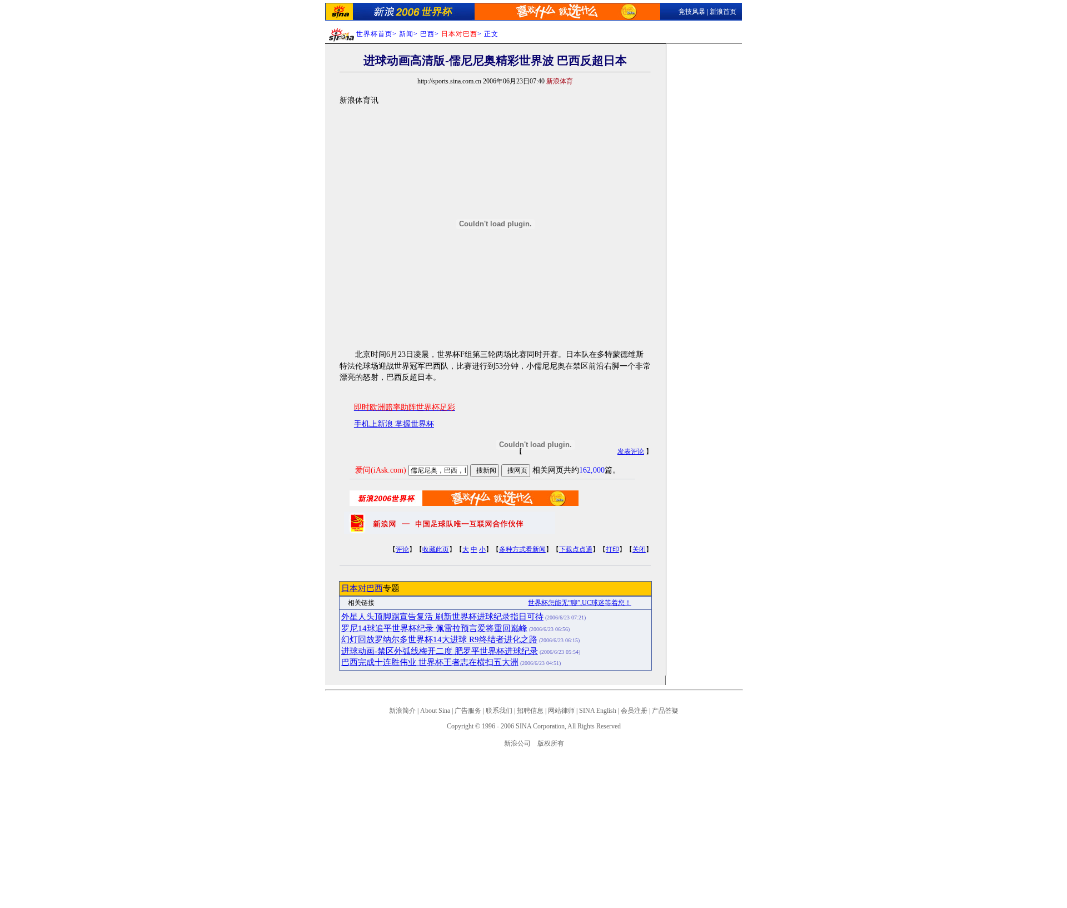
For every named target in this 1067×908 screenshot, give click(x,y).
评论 (402, 549)
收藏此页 (435, 549)
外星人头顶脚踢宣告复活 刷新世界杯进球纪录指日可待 (442, 616)
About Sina (435, 711)
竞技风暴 (692, 12)
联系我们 (499, 711)
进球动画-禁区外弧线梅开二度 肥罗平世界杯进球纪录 (439, 651)
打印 (612, 549)
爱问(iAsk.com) (380, 470)
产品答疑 (665, 711)
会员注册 (634, 711)
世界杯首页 (374, 34)
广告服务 (468, 711)
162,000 (592, 470)
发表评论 (630, 451)
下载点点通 (575, 549)
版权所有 (550, 743)
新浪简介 (402, 711)
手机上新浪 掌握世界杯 (394, 424)
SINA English (597, 711)
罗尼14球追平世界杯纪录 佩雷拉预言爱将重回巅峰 (434, 628)
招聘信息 (530, 711)
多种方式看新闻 (522, 549)
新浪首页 (723, 12)
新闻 (406, 34)
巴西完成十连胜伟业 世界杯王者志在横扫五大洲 (429, 662)
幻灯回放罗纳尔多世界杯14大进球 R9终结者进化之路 (439, 639)
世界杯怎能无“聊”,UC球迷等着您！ (579, 603)
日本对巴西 (362, 588)
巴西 (427, 34)
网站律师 (561, 711)
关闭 (639, 549)
